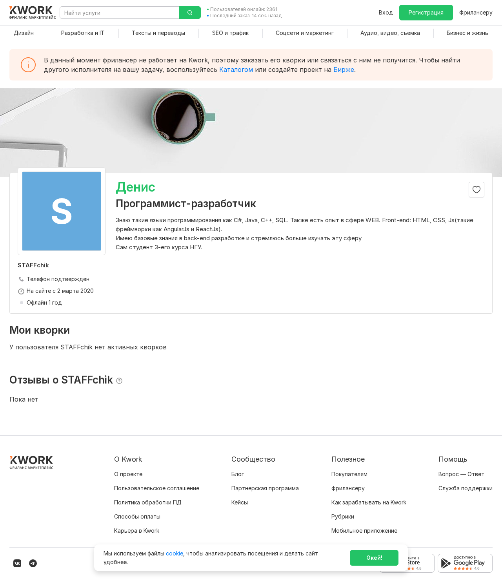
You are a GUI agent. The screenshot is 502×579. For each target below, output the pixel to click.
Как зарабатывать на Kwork (368, 502)
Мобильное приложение (364, 530)
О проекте (128, 474)
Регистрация (426, 12)
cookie (174, 553)
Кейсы (239, 502)
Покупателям (349, 474)
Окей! (374, 557)
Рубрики (342, 516)
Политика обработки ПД (148, 502)
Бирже (343, 69)
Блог (237, 474)
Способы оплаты (137, 516)
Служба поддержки (465, 488)
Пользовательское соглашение (156, 488)
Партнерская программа (265, 488)
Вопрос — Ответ (461, 474)
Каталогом (236, 69)
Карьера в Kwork (136, 530)
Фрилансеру (476, 12)
